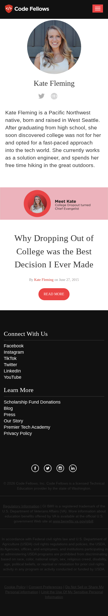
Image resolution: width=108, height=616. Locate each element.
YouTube (12, 377)
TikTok (10, 358)
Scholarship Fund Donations (32, 402)
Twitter (10, 364)
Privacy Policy (18, 433)
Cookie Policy (15, 587)
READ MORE (54, 294)
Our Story (13, 420)
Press (9, 414)
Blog (8, 408)
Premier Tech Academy (27, 427)
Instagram (14, 352)
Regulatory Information (21, 506)
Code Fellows (27, 9)
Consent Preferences (45, 587)
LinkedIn (12, 370)
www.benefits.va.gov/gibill (73, 521)
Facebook (14, 345)
